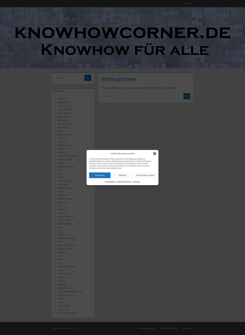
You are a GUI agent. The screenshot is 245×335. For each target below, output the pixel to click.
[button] (154, 153)
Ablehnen (122, 175)
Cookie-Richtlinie (110, 181)
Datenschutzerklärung (124, 181)
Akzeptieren (100, 175)
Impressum (136, 181)
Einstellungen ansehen (145, 175)
